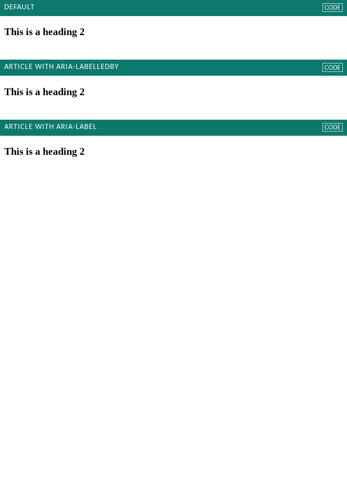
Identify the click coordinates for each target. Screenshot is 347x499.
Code (333, 8)
